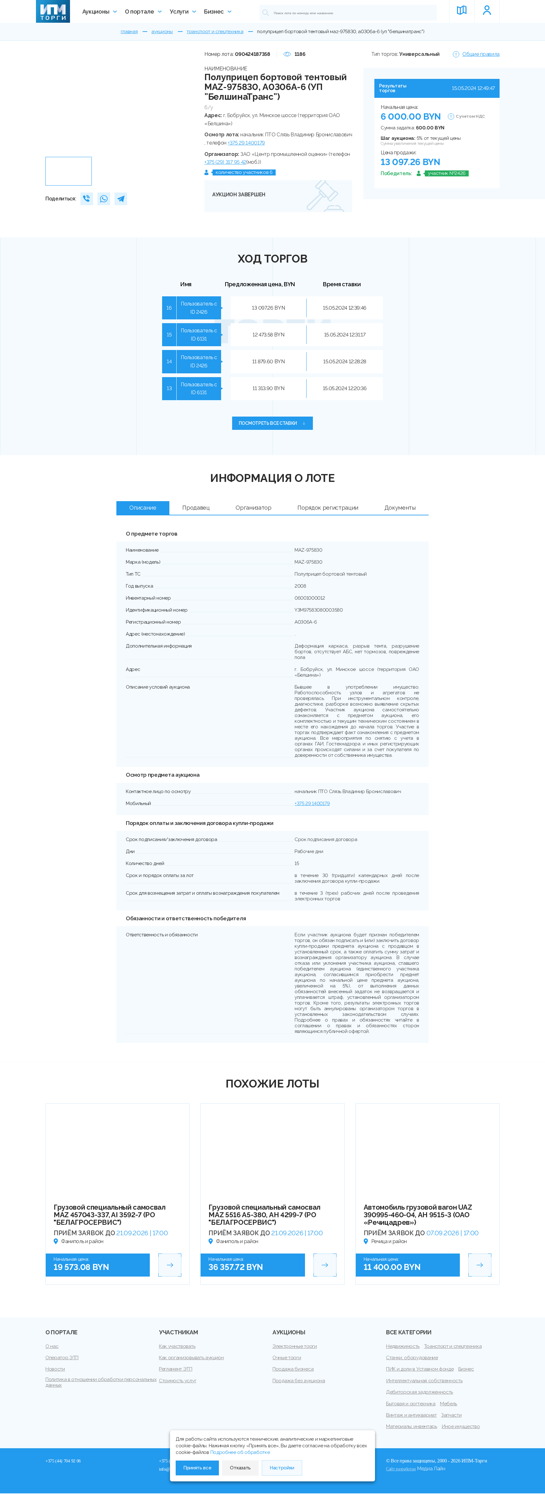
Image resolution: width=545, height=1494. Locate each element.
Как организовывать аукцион (191, 1358)
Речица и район (389, 1241)
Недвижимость (402, 1346)
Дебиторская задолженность (419, 1392)
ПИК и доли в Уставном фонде (420, 1369)
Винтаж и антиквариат (411, 1415)
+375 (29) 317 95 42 (225, 162)
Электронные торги (294, 1346)
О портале (139, 11)
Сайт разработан (401, 1468)
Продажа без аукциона (298, 1381)
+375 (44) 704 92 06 (63, 1460)
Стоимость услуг (177, 1381)
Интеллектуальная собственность (424, 1381)
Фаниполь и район (82, 1241)
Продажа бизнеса (293, 1369)
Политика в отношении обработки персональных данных (100, 1382)
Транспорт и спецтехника (453, 1346)
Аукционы (95, 11)
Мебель (448, 1404)
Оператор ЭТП (62, 1358)
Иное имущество (461, 1426)
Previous (52, 102)
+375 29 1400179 (246, 143)
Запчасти (451, 1415)
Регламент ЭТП (175, 1369)
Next (186, 102)
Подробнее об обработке (240, 1452)
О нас (51, 1346)
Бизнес (214, 11)
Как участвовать (177, 1346)
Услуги (179, 11)
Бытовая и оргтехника (411, 1404)
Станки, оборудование (412, 1358)
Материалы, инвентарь (411, 1426)
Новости (55, 1369)
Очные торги (286, 1358)
